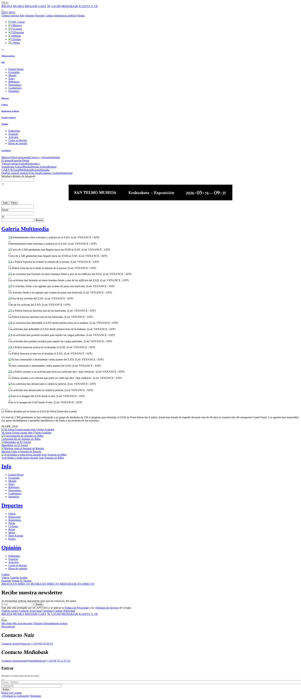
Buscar (39, 220)
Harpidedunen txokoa (55, 623)
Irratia (4, 166)
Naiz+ (11, 78)
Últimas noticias (10, 15)
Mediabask (26, 169)
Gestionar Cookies (50, 173)
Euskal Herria (16, 69)
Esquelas (17, 160)
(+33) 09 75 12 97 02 (58, 660)
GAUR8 (56, 6)
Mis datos (6, 623)
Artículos (13, 137)
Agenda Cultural (8, 117)
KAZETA (84, 6)
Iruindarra (13, 91)
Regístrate (35, 695)
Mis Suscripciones (23, 623)
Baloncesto (14, 516)
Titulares (38, 623)
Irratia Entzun (15, 166)
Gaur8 (16, 169)
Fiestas (81, 15)
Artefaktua (6, 150)
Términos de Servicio (107, 607)
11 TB (94, 6)
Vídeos (5, 163)
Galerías (13, 163)
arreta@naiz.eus (21, 643)
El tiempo (6, 160)
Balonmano (14, 520)
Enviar (39, 604)
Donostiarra (14, 84)
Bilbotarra (13, 81)
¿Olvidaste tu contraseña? (15, 695)
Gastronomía (23, 157)
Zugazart (13, 134)
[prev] (2, 409)
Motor (11, 532)
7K (48, 6)
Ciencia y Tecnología (42, 157)
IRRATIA (6, 6)
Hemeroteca (33, 163)
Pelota (11, 523)
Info (22, 15)
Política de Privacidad (76, 607)
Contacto (23, 173)
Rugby (12, 538)
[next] (6, 409)
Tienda (25, 160)
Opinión (29, 15)
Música (5, 157)
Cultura (49, 15)
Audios (22, 163)
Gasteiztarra (14, 87)
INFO (4, 12)
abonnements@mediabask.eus (29, 660)
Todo (5, 203)
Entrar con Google (11, 692)
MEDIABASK (69, 6)
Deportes (40, 15)
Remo (11, 529)
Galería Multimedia (25, 229)
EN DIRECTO (16, 583)
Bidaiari (52, 166)
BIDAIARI (31, 6)
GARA (42, 6)
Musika (27, 166)
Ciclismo (13, 526)
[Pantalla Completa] (9, 241)
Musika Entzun (39, 166)
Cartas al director (17, 140)
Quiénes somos (9, 173)
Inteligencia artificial (65, 15)
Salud (57, 157)
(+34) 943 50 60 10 (42, 643)
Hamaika (45, 169)
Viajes (12, 157)
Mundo (12, 75)
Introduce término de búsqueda (18, 176)
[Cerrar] (2, 679)
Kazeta (36, 169)
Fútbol (12, 513)
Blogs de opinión (17, 143)
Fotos (14, 203)
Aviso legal (34, 173)
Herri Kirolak (15, 535)
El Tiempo (26, 580)
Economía (14, 72)
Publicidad (66, 173)
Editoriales (14, 130)
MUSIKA (18, 6)
